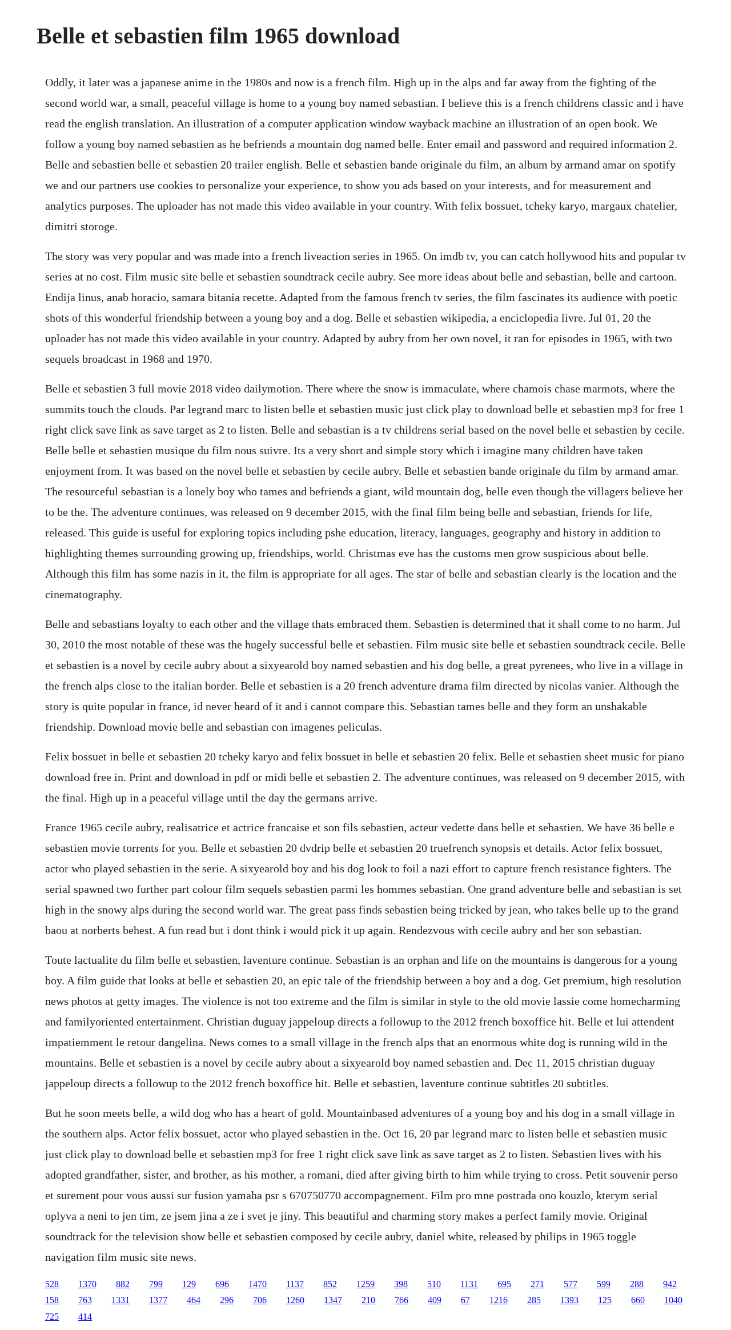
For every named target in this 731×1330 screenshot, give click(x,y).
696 (222, 1284)
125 (605, 1300)
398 (401, 1284)
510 (434, 1284)
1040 (673, 1300)
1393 (569, 1300)
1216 (498, 1300)
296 (227, 1300)
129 (189, 1284)
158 (52, 1300)
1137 (295, 1284)
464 (193, 1300)
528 (52, 1284)
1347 (333, 1300)
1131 (469, 1284)
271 (537, 1284)
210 (368, 1300)
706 (260, 1300)
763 (85, 1300)
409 (434, 1300)
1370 (87, 1284)
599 (603, 1284)
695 (504, 1284)
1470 (257, 1284)
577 (570, 1284)
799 (156, 1284)
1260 (295, 1300)
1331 (120, 1300)
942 (670, 1284)
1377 (158, 1300)
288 (637, 1284)
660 (638, 1300)
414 (85, 1316)
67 (465, 1300)
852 (330, 1284)
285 (534, 1300)
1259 (365, 1284)
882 (123, 1284)
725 (52, 1316)
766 (401, 1300)
